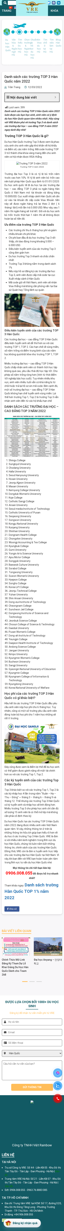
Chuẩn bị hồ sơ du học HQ (32, 48)
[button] (24, 981)
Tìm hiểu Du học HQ (19, 45)
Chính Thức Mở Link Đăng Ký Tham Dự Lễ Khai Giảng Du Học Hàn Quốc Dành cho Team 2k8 (15, 967)
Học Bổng (8, 80)
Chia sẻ (13, 908)
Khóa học (54, 16)
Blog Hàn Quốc (57, 42)
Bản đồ (9, 1186)
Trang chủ (6, 16)
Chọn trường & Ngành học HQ (25, 47)
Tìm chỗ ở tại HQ (44, 45)
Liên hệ (56, 74)
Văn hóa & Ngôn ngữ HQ (13, 47)
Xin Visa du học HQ (38, 45)
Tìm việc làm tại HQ (51, 45)
